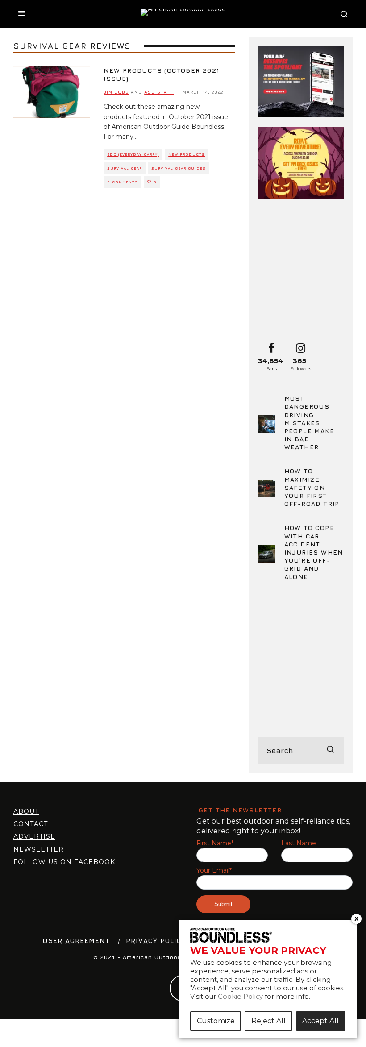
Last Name (298, 843)
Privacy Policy (156, 940)
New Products (186, 154)
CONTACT (30, 824)
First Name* (214, 843)
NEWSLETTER (38, 849)
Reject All (268, 1021)
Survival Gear (124, 168)
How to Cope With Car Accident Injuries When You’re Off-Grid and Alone (313, 552)
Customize (216, 1021)
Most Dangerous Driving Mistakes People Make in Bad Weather (309, 422)
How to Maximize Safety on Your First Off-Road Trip (312, 487)
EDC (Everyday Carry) (133, 154)
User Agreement (76, 940)
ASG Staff (159, 92)
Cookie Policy (240, 997)
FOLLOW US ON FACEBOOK (64, 862)
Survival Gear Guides (178, 168)
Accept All (320, 1021)
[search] (330, 750)
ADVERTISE (34, 836)
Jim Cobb (116, 92)
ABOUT (26, 811)
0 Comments (122, 182)
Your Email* (214, 870)
